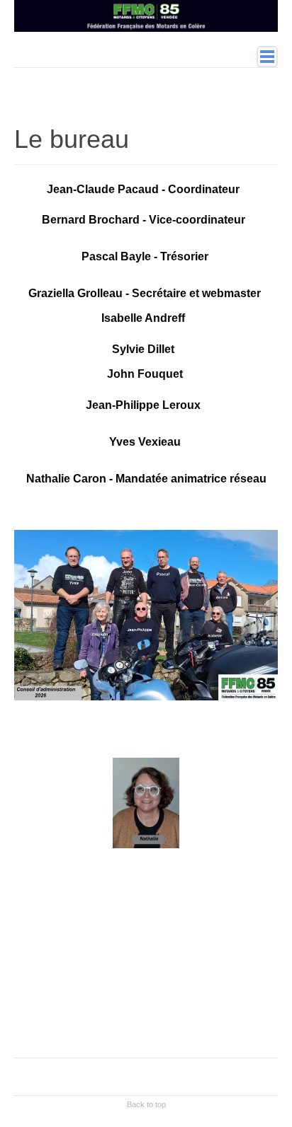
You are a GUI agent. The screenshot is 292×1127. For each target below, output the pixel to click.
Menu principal (267, 56)
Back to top (146, 1104)
